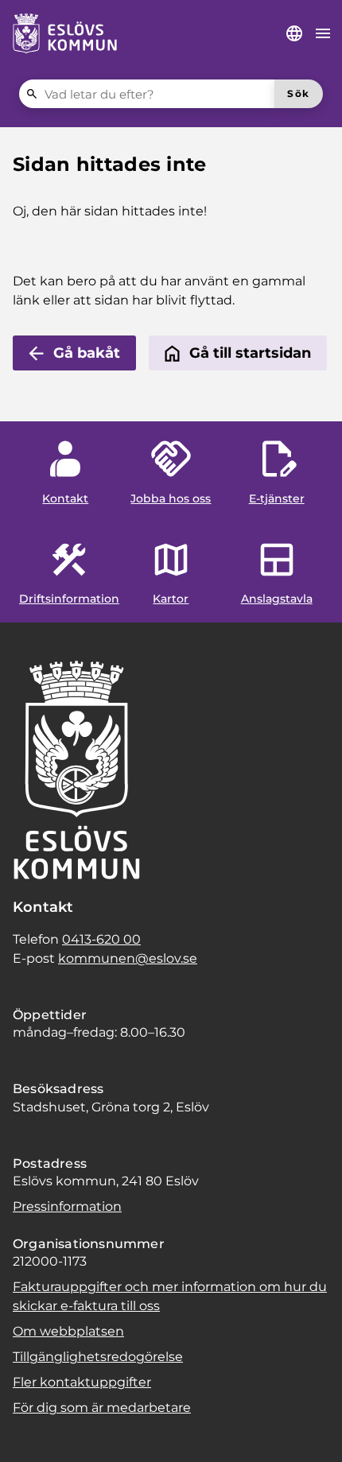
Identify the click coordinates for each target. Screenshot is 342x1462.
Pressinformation (67, 1206)
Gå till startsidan (250, 353)
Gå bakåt (86, 353)
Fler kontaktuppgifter (82, 1382)
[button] (32, 1430)
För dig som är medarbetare (102, 1407)
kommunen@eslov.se (127, 958)
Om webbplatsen (68, 1331)
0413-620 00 (101, 939)
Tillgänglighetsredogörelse (98, 1356)
